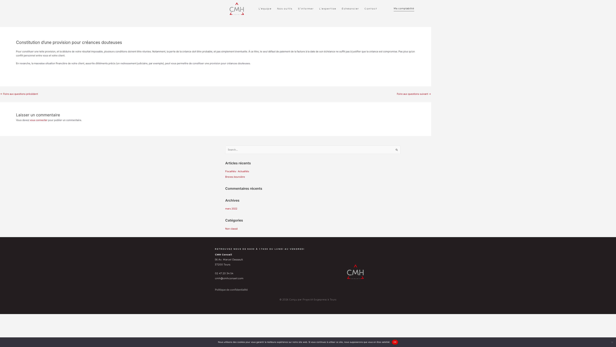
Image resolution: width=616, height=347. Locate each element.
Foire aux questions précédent (19, 93)
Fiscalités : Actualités (237, 171)
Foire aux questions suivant (414, 93)
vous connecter (38, 120)
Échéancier (350, 8)
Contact (370, 8)
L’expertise (327, 8)
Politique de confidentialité (231, 289)
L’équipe (265, 8)
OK (395, 342)
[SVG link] (237, 8)
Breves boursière (235, 176)
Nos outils (284, 8)
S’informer (306, 8)
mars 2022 (231, 208)
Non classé (231, 228)
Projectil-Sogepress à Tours (319, 299)
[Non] (612, 342)
